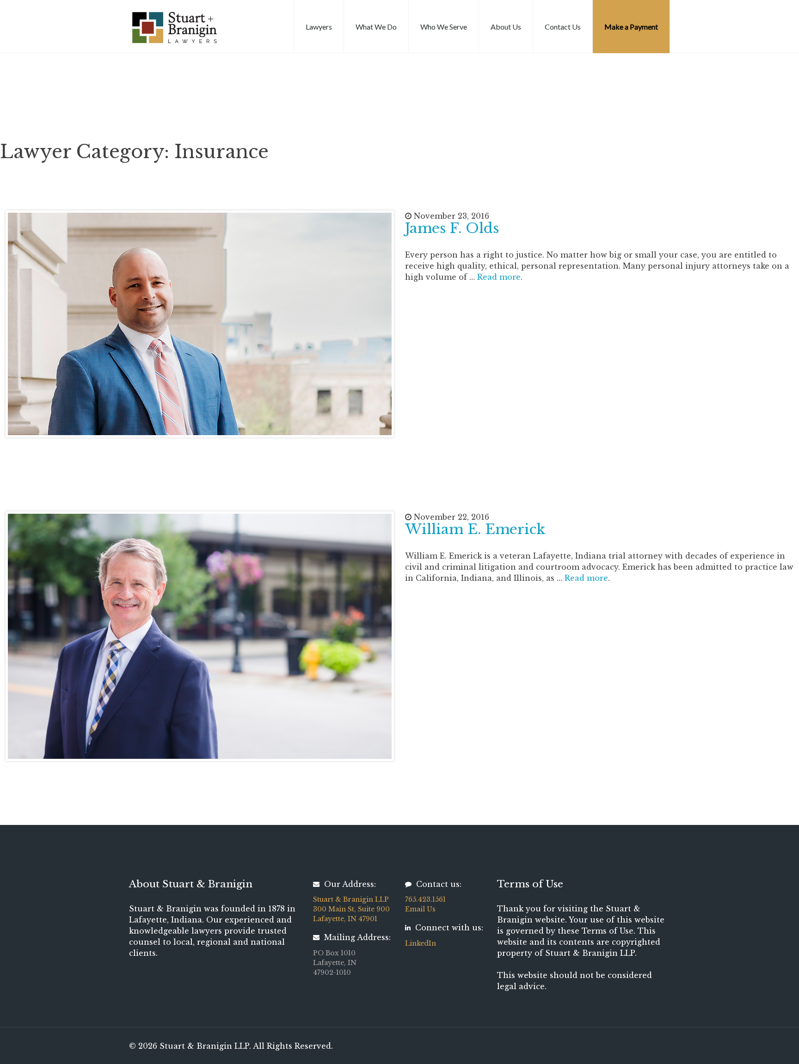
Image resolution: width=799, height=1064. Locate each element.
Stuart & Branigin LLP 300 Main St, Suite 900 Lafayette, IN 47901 (351, 909)
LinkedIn (420, 943)
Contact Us (563, 26)
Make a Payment (631, 26)
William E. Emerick (475, 529)
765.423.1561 (425, 899)
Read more (499, 277)
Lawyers (319, 26)
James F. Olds (452, 228)
